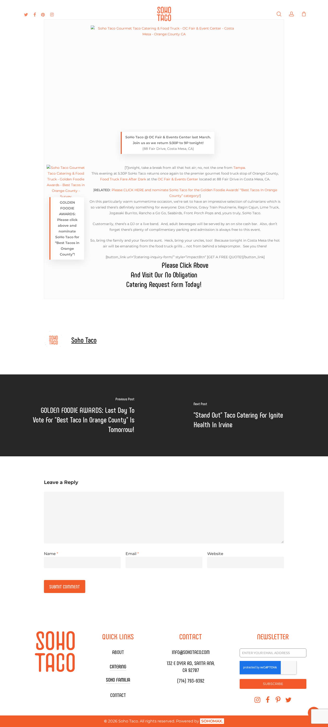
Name (51, 553)
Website (215, 553)
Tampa (239, 167)
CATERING (118, 666)
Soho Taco (84, 339)
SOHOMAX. (212, 721)
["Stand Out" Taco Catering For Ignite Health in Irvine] (246, 415)
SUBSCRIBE (273, 684)
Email (132, 553)
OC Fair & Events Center (178, 179)
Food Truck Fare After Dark (123, 179)
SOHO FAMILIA (118, 679)
